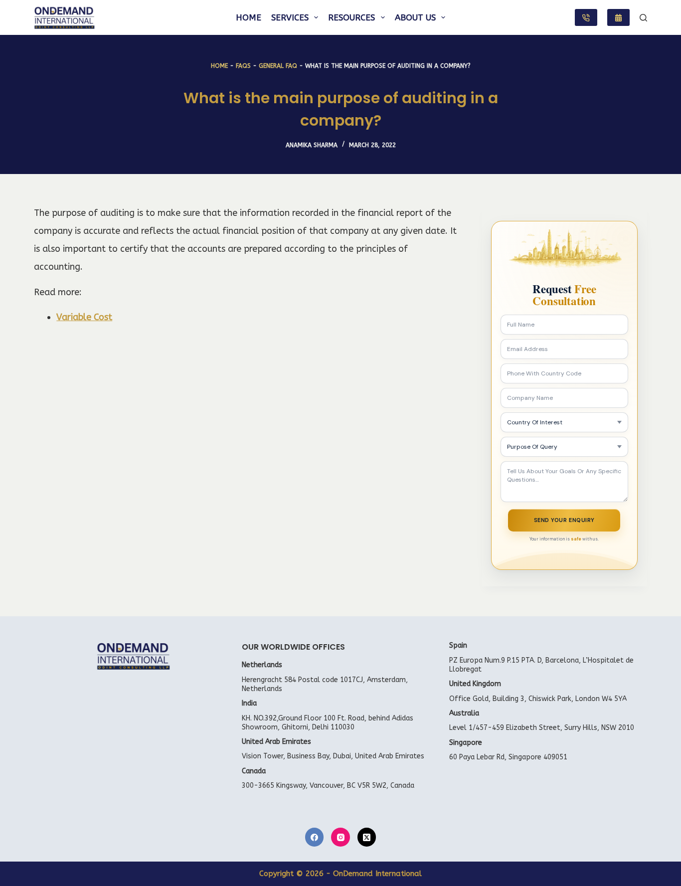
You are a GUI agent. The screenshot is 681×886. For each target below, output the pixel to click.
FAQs (243, 65)
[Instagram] (340, 837)
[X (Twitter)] (366, 837)
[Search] (643, 17)
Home (248, 17)
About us (415, 17)
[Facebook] (314, 837)
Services (290, 17)
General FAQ (278, 65)
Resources (351, 17)
